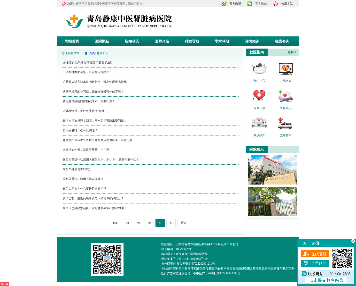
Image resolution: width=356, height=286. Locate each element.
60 (149, 223)
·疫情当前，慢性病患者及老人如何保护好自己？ (93, 198)
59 (138, 223)
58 (127, 223)
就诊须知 (259, 135)
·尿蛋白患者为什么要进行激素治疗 (84, 188)
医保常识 (286, 108)
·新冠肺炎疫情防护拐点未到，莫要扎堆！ (88, 101)
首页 (92, 53)
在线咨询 (282, 41)
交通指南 (286, 135)
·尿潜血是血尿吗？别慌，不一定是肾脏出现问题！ (94, 120)
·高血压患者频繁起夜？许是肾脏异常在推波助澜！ (94, 208)
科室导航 (192, 41)
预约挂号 (259, 81)
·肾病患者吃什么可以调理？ (80, 130)
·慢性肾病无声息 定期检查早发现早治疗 (87, 62)
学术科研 (222, 41)
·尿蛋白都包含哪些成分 (77, 169)
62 (171, 223)
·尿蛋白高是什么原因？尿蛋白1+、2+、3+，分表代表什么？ (100, 159)
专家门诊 (259, 108)
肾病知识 (252, 41)
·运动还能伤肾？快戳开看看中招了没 (85, 149)
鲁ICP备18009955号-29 (193, 259)
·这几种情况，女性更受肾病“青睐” (84, 111)
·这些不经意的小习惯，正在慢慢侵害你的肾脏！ (93, 91)
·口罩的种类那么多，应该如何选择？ (85, 72)
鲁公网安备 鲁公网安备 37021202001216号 (188, 263)
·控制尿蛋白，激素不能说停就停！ (84, 179)
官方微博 (235, 3)
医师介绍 (162, 41)
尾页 (183, 223)
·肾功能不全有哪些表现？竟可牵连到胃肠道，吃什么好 (97, 140)
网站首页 (72, 41)
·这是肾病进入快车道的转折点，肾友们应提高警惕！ (96, 82)
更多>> (292, 52)
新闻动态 (132, 41)
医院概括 (102, 41)
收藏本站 (287, 3)
